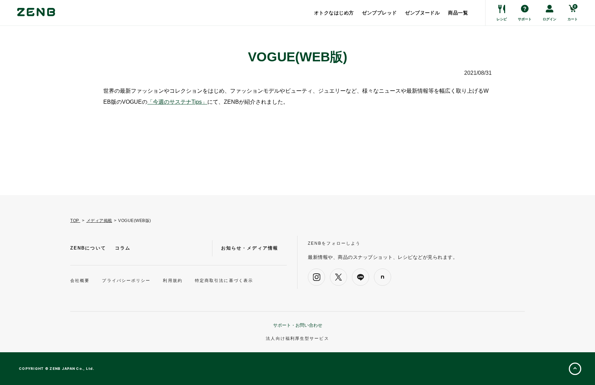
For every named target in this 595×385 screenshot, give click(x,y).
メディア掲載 (99, 220)
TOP (75, 220)
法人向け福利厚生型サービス (297, 338)
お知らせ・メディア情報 (249, 248)
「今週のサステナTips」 (177, 102)
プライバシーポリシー (126, 280)
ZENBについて (88, 248)
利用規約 (172, 280)
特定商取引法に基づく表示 (224, 280)
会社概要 (80, 280)
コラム (123, 248)
